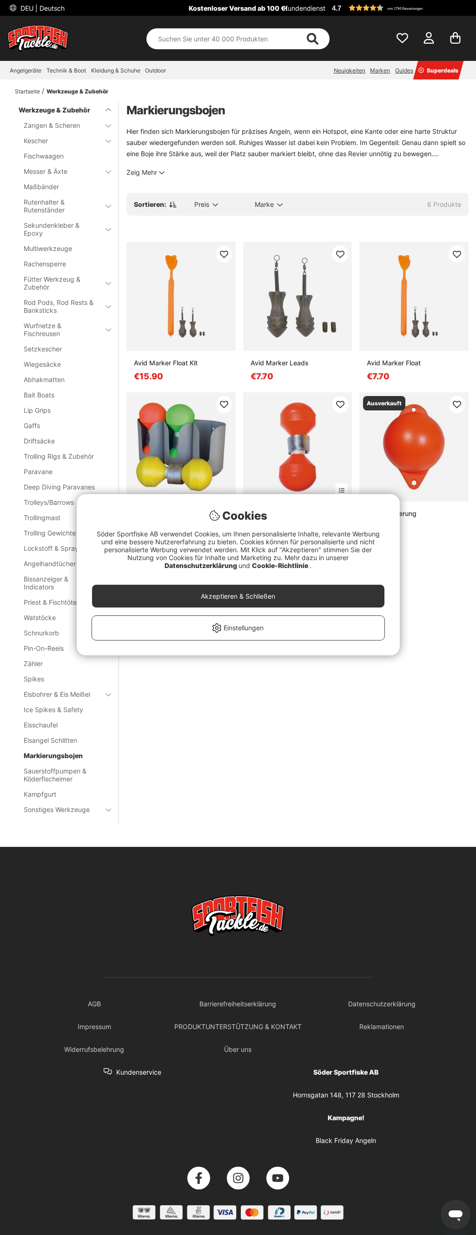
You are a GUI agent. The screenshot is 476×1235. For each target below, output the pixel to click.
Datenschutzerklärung (201, 565)
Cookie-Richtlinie (281, 565)
